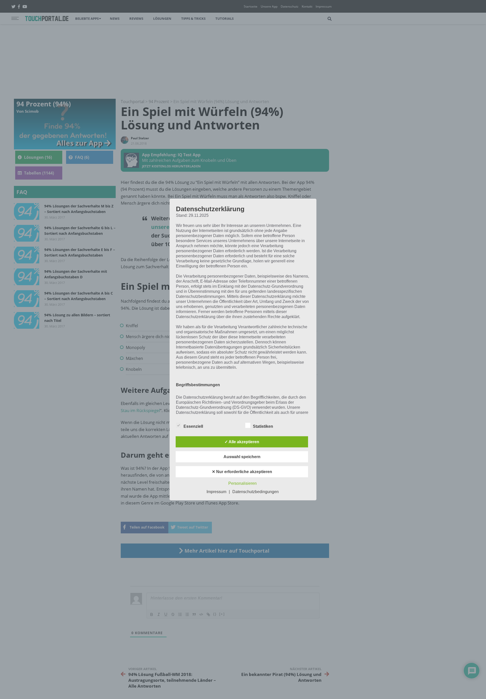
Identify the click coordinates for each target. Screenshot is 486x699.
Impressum (216, 492)
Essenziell (193, 426)
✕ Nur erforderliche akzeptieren (242, 472)
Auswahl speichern (242, 457)
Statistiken (263, 426)
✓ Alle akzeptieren (242, 442)
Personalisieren (242, 483)
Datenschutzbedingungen (255, 492)
